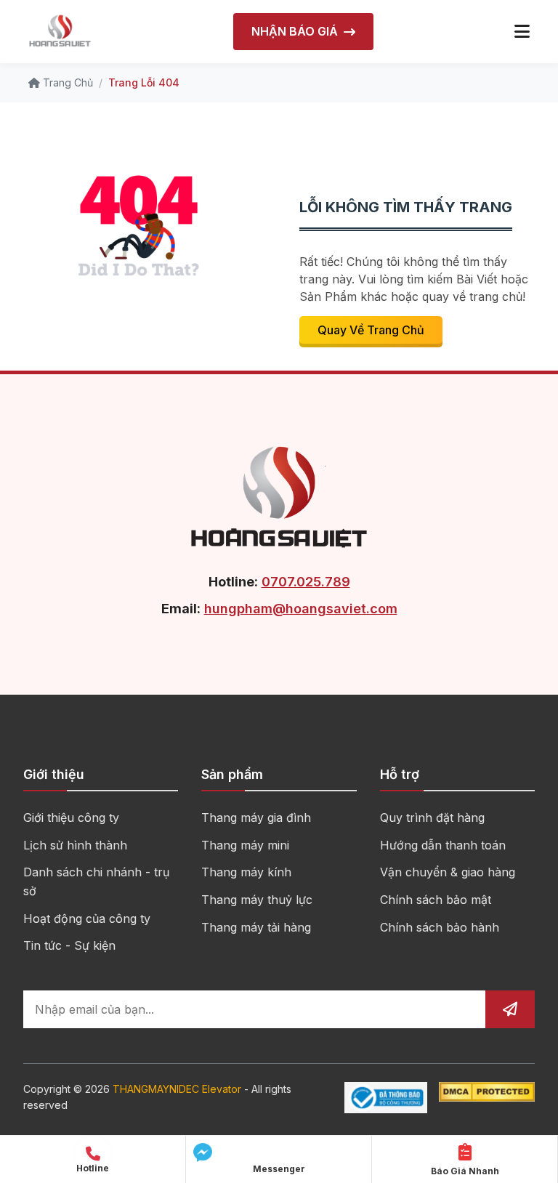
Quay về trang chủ (371, 330)
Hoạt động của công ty (86, 918)
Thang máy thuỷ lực (256, 899)
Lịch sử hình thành (75, 845)
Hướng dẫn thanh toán (443, 845)
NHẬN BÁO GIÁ (294, 31)
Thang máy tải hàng (256, 927)
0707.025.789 (306, 581)
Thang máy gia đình (256, 817)
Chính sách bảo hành (439, 927)
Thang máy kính (246, 872)
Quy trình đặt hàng (432, 817)
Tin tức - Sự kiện (69, 945)
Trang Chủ (66, 82)
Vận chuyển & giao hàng (447, 872)
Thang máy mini (245, 845)
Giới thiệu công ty (71, 817)
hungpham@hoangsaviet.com (300, 608)
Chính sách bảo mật (435, 899)
